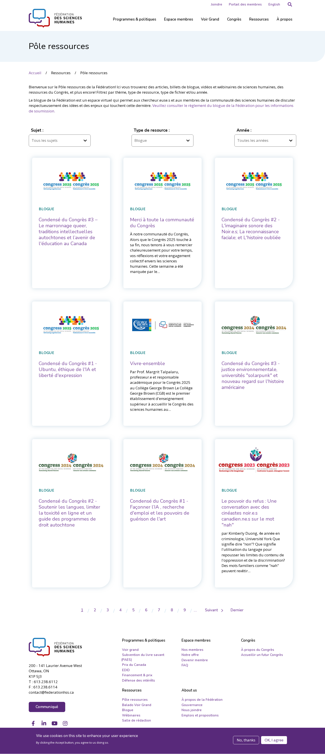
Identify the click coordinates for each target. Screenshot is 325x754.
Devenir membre (195, 660)
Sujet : (37, 130)
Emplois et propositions (200, 715)
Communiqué (47, 706)
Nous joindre (192, 710)
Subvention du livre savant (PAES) (142, 657)
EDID (126, 670)
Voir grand (130, 650)
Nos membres (192, 650)
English (274, 4)
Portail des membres (245, 4)
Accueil (35, 72)
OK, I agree (274, 740)
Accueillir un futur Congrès (262, 655)
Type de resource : (152, 130)
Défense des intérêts (138, 680)
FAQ (185, 665)
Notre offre (190, 655)
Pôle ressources (135, 699)
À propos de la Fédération (202, 699)
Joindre (216, 4)
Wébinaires (131, 715)
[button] (289, 4)
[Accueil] (59, 647)
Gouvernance (192, 705)
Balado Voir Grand (136, 705)
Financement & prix (137, 675)
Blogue (127, 710)
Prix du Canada (134, 665)
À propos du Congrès (257, 650)
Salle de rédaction (136, 720)
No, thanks (246, 740)
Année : (244, 130)
